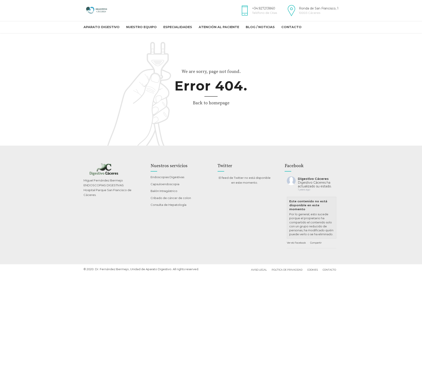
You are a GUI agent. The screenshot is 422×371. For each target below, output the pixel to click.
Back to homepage (211, 103)
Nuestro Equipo (141, 27)
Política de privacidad (287, 269)
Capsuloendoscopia (165, 184)
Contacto (291, 27)
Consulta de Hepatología (168, 204)
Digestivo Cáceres (313, 179)
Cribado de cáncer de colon (171, 198)
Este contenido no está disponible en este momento (308, 205)
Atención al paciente (219, 27)
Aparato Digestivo (102, 27)
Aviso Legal (259, 269)
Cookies (312, 269)
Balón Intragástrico (164, 191)
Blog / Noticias (260, 27)
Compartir (316, 242)
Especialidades (177, 27)
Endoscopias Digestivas (167, 177)
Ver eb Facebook (296, 242)
